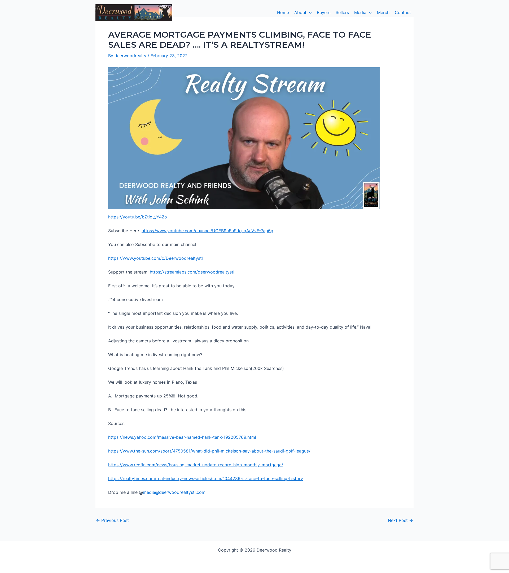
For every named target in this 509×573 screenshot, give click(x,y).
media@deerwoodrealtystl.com (174, 492)
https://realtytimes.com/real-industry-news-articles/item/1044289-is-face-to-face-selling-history (205, 478)
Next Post (400, 520)
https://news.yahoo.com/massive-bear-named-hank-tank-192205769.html (182, 437)
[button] (303, 12)
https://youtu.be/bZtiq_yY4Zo (137, 217)
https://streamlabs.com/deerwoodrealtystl (192, 272)
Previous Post (112, 520)
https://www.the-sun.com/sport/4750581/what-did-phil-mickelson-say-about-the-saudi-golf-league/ (209, 451)
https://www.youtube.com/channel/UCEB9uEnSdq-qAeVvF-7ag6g (207, 230)
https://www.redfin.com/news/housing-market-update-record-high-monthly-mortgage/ (195, 464)
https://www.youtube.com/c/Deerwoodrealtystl (155, 258)
